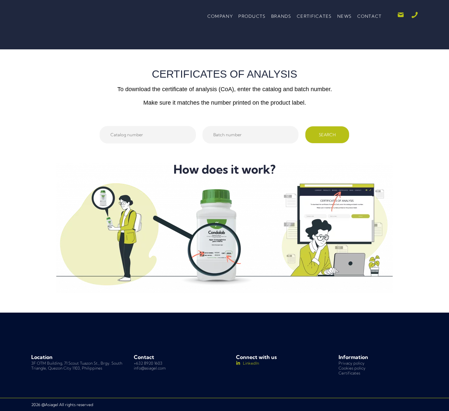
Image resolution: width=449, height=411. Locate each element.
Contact (369, 16)
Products (252, 16)
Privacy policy (352, 363)
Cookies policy (352, 368)
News (344, 16)
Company (220, 16)
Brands (281, 16)
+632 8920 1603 (148, 363)
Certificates (314, 16)
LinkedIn (251, 363)
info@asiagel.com (150, 368)
